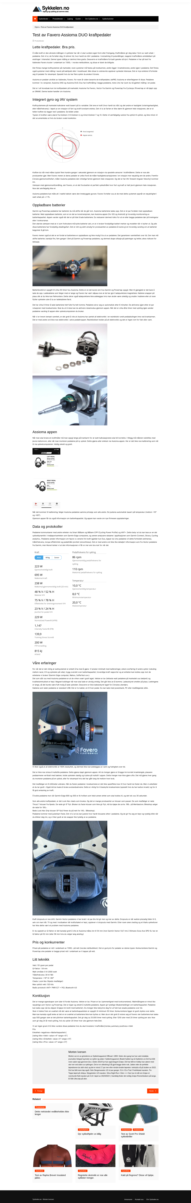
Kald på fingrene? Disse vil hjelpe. (137, 1175)
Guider (78, 19)
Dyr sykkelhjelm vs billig (89, 1134)
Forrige (39, 1091)
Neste (151, 1091)
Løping (70, 19)
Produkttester (58, 19)
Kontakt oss (139, 1199)
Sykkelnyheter (108, 19)
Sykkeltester (43, 19)
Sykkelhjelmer (83, 1129)
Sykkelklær (39, 1171)
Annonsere (128, 1199)
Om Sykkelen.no (91, 19)
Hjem (37, 27)
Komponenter (126, 1129)
